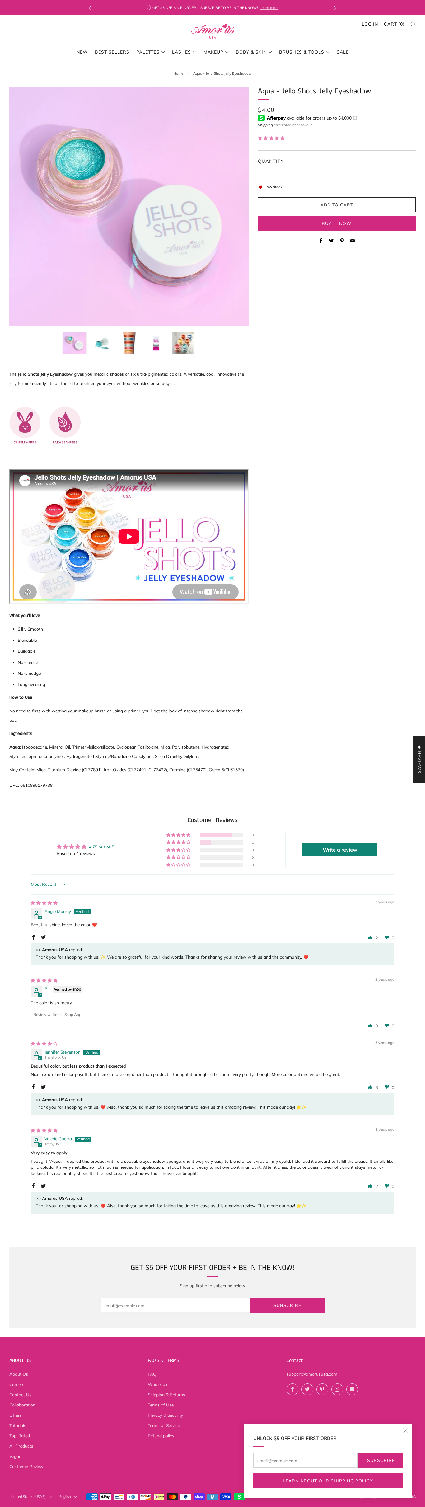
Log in (370, 24)
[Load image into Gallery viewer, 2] (101, 343)
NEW (82, 52)
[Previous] (90, 7)
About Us (18, 1374)
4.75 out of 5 (101, 846)
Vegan (15, 1456)
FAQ (152, 1374)
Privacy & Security (165, 1415)
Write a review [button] (340, 850)
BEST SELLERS (112, 52)
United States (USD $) (28, 1497)
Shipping (265, 124)
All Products (21, 1445)
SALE (343, 52)
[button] (271, 137)
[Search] (413, 24)
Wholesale (158, 1384)
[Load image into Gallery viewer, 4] (156, 343)
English (65, 1497)
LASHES (181, 52)
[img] (44, 902)
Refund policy (161, 1435)
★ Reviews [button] (419, 759)
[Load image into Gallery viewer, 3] (128, 343)
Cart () (394, 24)
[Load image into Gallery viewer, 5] (183, 343)
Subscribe (381, 1460)
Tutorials (17, 1425)
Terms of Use (161, 1404)
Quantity (271, 161)
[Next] (335, 7)
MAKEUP (213, 52)
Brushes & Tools (301, 52)
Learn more (269, 7)
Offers (15, 1415)
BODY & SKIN (251, 52)
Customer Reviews (27, 1466)
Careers (16, 1384)
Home (178, 73)
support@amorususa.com (312, 1374)
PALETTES (148, 52)
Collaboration (22, 1404)
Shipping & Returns (166, 1394)
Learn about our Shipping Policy (328, 1481)
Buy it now (337, 223)
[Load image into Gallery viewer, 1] (74, 343)
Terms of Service (164, 1425)
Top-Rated (19, 1435)
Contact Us (20, 1394)
